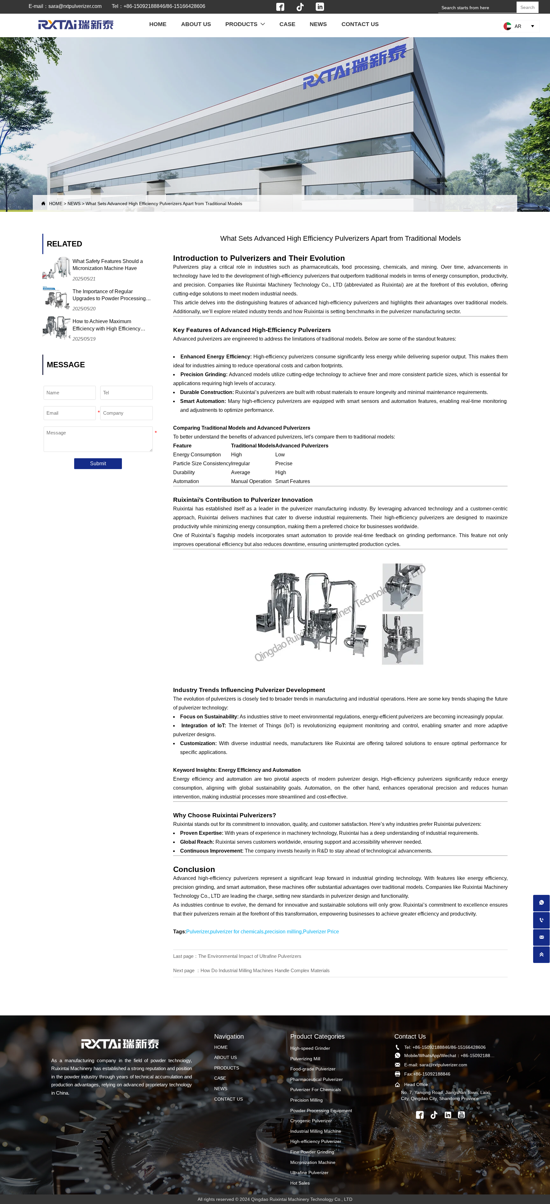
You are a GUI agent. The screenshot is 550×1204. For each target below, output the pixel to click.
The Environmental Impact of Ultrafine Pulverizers (249, 956)
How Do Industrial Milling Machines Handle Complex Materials (265, 970)
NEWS (74, 203)
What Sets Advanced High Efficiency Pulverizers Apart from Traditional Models (164, 203)
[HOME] (76, 24)
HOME (55, 203)
